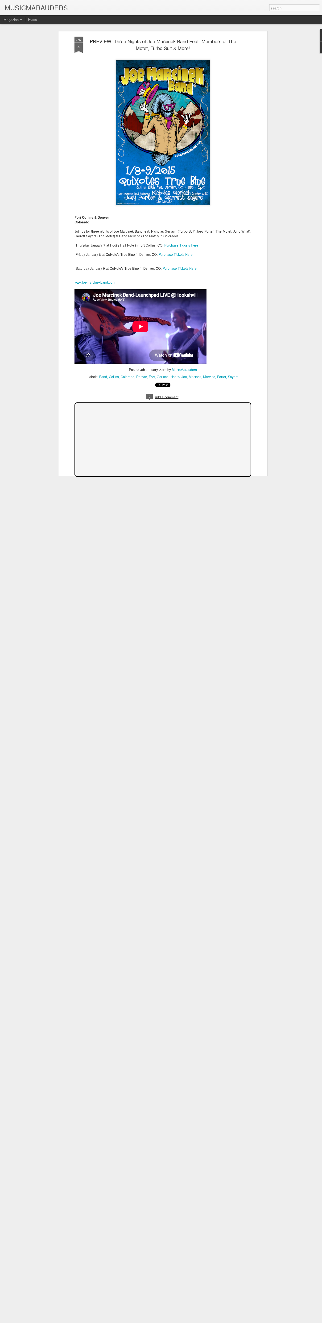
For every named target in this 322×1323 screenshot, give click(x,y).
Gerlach (163, 376)
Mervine (209, 376)
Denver (141, 376)
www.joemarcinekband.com (94, 282)
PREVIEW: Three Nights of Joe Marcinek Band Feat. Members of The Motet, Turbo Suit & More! (163, 44)
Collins (114, 376)
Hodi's (175, 376)
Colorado (127, 376)
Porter (221, 376)
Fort (152, 376)
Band (103, 376)
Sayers (233, 376)
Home (32, 19)
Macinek (195, 376)
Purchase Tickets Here (181, 245)
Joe (184, 376)
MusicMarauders (184, 369)
